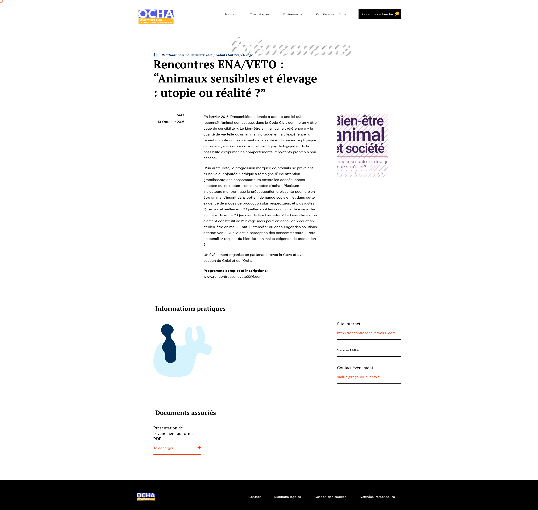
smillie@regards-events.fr (358, 376)
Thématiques (260, 14)
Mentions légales (287, 496)
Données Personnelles (377, 496)
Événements (292, 14)
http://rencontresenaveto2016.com (366, 332)
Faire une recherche (377, 14)
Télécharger (163, 447)
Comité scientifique (331, 14)
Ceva (287, 254)
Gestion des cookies (330, 496)
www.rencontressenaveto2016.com (232, 276)
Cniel (226, 260)
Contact (254, 496)
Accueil (230, 14)
